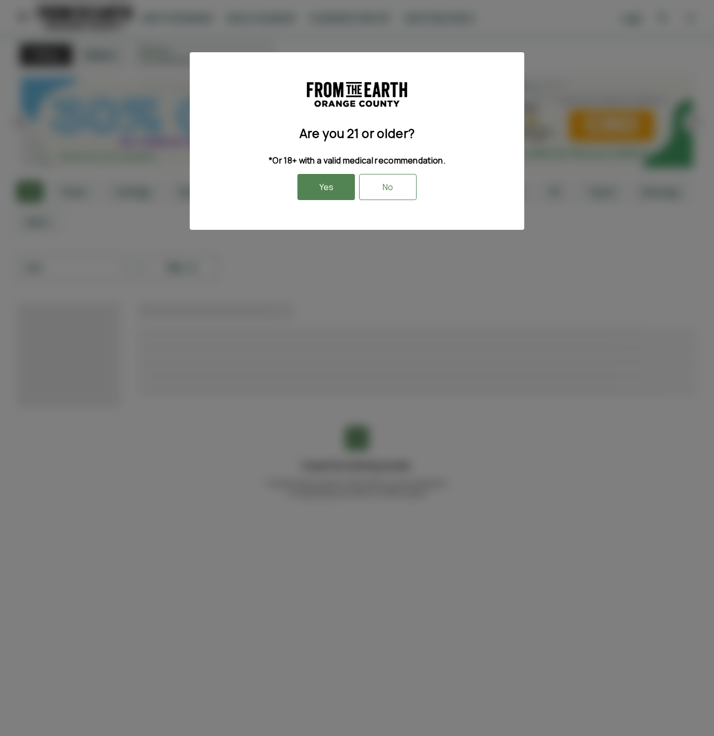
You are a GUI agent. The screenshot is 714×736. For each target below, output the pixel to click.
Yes (326, 187)
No (388, 187)
